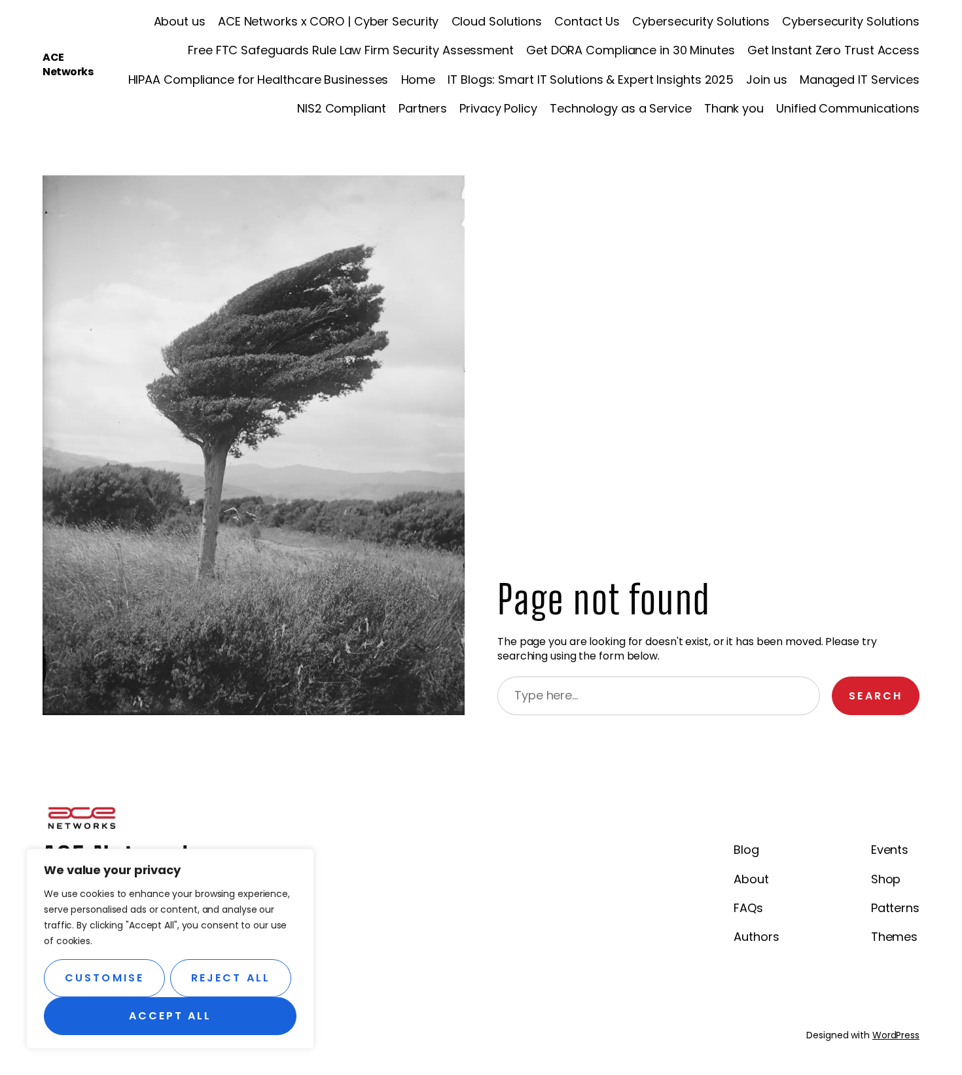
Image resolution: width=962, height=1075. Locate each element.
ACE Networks (68, 64)
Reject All (230, 977)
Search (875, 695)
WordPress (895, 1035)
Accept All (170, 1015)
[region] (170, 949)
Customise (104, 977)
